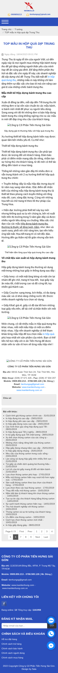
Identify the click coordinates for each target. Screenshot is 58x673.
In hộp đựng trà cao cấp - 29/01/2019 (24, 418)
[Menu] (5, 22)
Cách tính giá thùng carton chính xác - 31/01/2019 (30, 415)
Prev (30, 531)
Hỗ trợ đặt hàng (9, 639)
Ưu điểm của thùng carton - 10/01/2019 (25, 517)
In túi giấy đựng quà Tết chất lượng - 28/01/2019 (29, 434)
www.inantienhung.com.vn (29, 390)
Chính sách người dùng (13, 653)
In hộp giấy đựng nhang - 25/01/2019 (24, 450)
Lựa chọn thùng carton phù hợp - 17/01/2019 (28, 474)
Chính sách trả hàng (11, 644)
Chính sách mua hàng (12, 657)
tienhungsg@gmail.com (32, 384)
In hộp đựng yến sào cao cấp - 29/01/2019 (26, 421)
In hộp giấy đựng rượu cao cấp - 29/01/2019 (27, 424)
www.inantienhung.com (33, 387)
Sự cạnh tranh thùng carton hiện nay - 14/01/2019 (30, 504)
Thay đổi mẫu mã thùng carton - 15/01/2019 (27, 490)
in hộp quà (48, 334)
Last (46, 537)
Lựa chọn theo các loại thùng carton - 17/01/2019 (30, 488)
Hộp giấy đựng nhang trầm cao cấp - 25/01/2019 (30, 448)
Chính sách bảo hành (12, 648)
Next (37, 537)
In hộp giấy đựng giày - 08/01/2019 (23, 525)
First (21, 531)
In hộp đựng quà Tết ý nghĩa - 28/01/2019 (26, 432)
